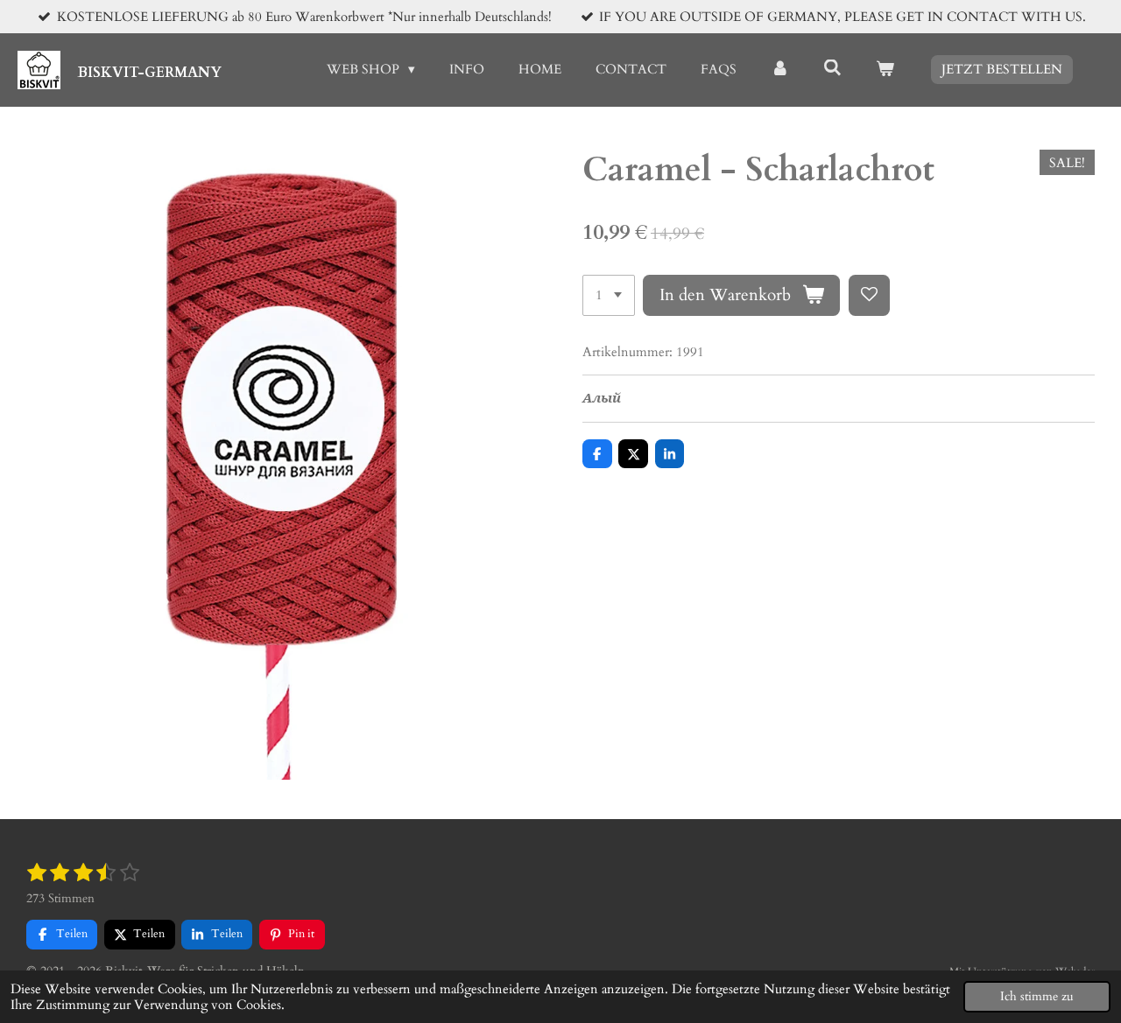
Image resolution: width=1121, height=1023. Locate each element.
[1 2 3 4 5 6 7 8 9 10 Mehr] (608, 295)
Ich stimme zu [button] (1037, 997)
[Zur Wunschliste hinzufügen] (869, 295)
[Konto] (780, 69)
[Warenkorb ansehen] (885, 69)
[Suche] (832, 68)
